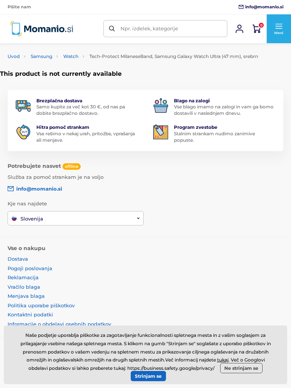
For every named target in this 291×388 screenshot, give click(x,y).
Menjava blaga (26, 296)
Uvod (14, 56)
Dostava (18, 259)
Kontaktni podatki (30, 314)
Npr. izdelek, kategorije (149, 28)
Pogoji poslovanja (30, 268)
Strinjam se (148, 376)
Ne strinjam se (241, 368)
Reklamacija (23, 277)
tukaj (222, 360)
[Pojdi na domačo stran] (42, 28)
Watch (70, 56)
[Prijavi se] (239, 29)
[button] (278, 28)
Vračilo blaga (24, 287)
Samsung (41, 56)
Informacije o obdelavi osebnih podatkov (59, 324)
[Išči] (111, 28)
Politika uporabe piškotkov (41, 305)
